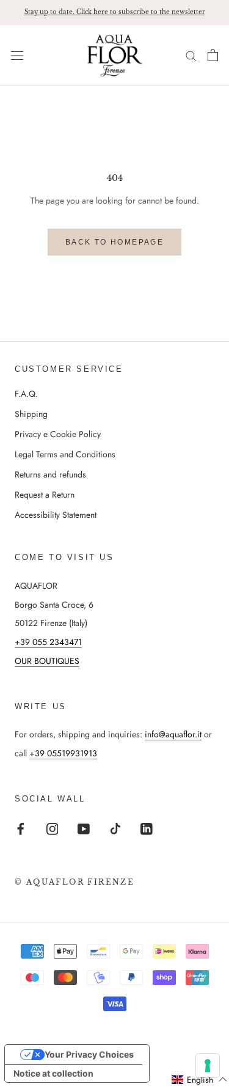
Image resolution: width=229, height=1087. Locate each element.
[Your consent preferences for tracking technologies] (207, 1065)
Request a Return (45, 494)
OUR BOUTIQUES (47, 661)
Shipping (31, 414)
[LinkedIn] (146, 828)
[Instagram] (52, 828)
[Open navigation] (17, 55)
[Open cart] (213, 55)
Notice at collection (53, 1073)
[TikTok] (115, 828)
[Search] (191, 55)
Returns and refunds (50, 474)
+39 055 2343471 (48, 642)
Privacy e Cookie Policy (58, 434)
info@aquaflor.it (173, 734)
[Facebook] (21, 828)
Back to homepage (114, 242)
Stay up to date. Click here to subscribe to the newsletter (114, 12)
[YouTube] (84, 828)
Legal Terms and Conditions (65, 454)
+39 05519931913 (63, 753)
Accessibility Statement (55, 515)
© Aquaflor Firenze (74, 881)
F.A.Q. (26, 394)
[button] (199, 1079)
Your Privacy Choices (89, 1054)
